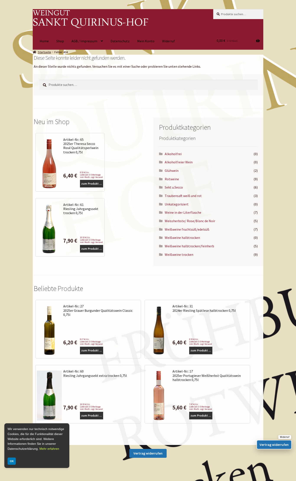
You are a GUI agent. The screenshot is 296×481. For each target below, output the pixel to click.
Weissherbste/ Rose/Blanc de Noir (190, 221)
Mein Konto (146, 41)
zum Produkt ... (91, 184)
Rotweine (172, 179)
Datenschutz (120, 41)
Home (44, 41)
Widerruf (168, 41)
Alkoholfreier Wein (179, 162)
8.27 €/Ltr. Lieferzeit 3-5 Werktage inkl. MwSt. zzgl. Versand (91, 341)
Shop (60, 41)
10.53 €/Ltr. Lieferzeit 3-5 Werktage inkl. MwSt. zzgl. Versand (91, 239)
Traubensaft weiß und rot (183, 196)
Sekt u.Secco (174, 187)
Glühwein (172, 170)
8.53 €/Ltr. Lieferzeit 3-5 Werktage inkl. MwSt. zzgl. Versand (91, 174)
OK (12, 461)
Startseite (44, 52)
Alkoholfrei (173, 154)
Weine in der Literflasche (183, 212)
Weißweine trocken (179, 254)
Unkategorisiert (177, 204)
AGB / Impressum (84, 41)
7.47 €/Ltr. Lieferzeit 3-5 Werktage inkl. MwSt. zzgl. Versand (200, 406)
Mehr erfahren (49, 448)
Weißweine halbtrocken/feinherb (189, 246)
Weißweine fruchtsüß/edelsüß (187, 229)
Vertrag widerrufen (148, 453)
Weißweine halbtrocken (182, 237)
